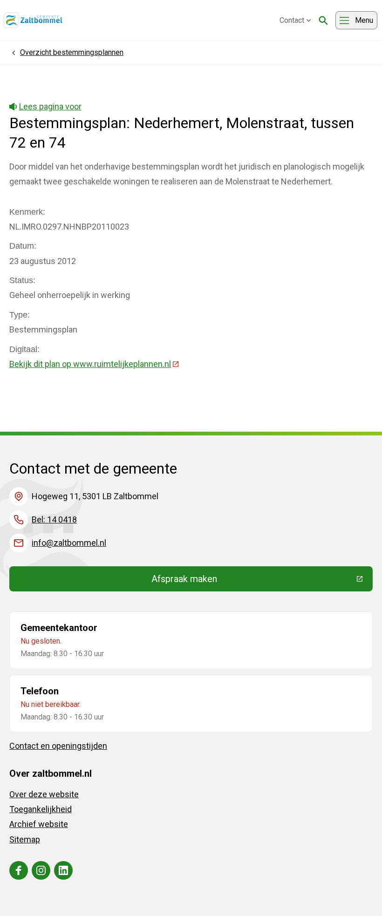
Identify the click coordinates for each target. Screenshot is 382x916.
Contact (292, 20)
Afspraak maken (252, 581)
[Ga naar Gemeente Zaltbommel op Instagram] (41, 870)
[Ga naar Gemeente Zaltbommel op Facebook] (18, 870)
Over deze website (44, 794)
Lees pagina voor (50, 106)
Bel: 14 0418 (54, 519)
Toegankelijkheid (40, 809)
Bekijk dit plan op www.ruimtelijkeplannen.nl (94, 364)
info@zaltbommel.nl (69, 543)
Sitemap (24, 839)
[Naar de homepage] (33, 20)
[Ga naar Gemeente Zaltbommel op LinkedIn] (63, 870)
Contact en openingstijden (58, 746)
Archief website (38, 824)
